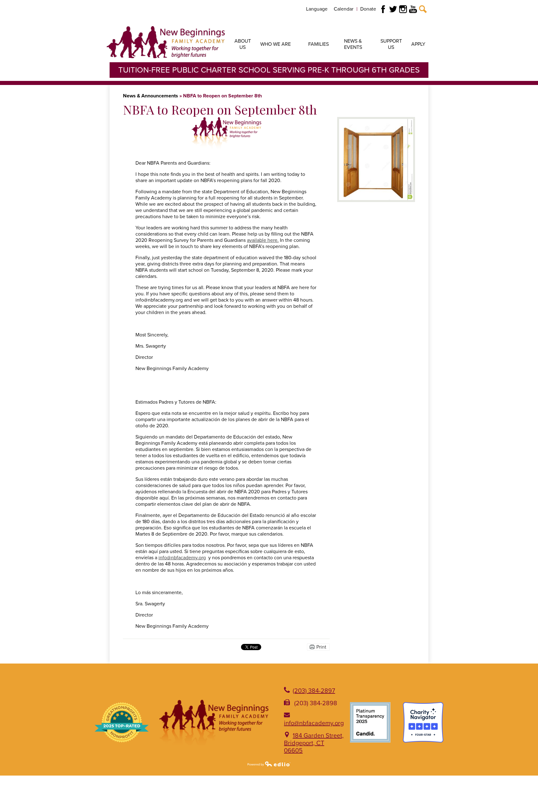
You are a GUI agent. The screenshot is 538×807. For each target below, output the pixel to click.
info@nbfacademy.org (314, 723)
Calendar (343, 9)
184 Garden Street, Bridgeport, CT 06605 (314, 743)
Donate (368, 9)
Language (317, 9)
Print (321, 647)
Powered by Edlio (269, 764)
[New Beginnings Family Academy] (165, 42)
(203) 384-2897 (314, 691)
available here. (263, 240)
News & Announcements (150, 96)
